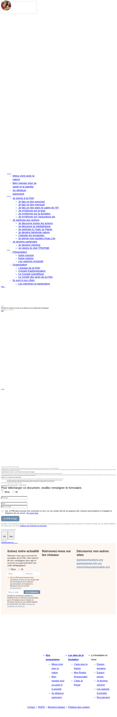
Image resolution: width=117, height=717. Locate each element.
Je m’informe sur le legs (31, 210)
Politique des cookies (79, 707)
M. (17, 492)
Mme (7, 492)
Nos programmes (53, 657)
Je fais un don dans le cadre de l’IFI (38, 207)
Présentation (20, 252)
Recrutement (103, 697)
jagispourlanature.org (90, 559)
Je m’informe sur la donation (34, 213)
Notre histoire (26, 258)
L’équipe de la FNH (29, 268)
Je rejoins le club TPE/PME (33, 248)
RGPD (41, 707)
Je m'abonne (32, 592)
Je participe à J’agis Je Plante (35, 229)
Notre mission (26, 255)
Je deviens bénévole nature (34, 232)
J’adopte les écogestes (31, 235)
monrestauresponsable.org (93, 567)
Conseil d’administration (32, 271)
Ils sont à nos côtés (24, 280)
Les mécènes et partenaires (34, 283)
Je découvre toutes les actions (35, 223)
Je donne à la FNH (23, 198)
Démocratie (2, 310)
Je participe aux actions (26, 220)
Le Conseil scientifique (31, 274)
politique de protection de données (33, 526)
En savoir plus (32, 513)
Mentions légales (56, 707)
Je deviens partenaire (25, 241)
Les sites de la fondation (76, 657)
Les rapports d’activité (30, 261)
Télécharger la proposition (4, 485)
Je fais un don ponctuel (31, 201)
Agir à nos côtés (9, 196)
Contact (31, 707)
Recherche (2, 286)
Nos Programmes (9, 173)
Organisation (20, 264)
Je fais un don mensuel (31, 204)
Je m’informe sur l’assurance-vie (36, 216)
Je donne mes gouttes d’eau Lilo (36, 238)
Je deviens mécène (29, 245)
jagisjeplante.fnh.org (89, 563)
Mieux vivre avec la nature (57, 668)
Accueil (2, 311)
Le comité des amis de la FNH (35, 277)
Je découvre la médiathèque (34, 226)
